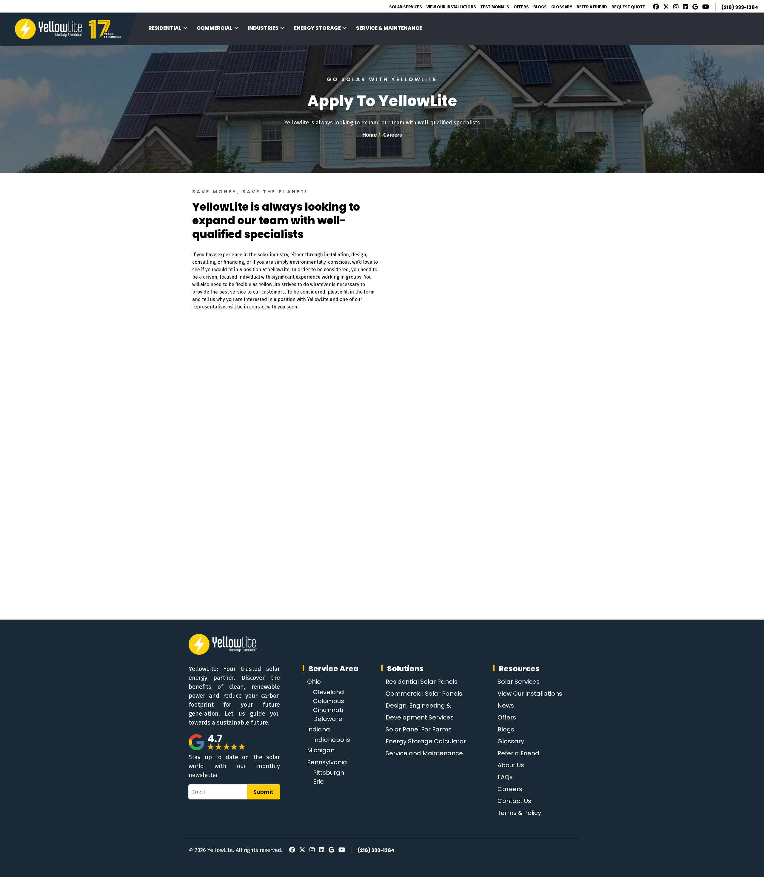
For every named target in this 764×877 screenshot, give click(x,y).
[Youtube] (704, 7)
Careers (509, 789)
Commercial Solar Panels (424, 693)
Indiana (318, 729)
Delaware (327, 719)
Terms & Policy (519, 813)
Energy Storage (317, 28)
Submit (263, 792)
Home (369, 135)
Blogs (540, 7)
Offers (521, 7)
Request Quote (628, 7)
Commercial (214, 28)
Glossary (561, 7)
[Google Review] (694, 7)
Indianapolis (331, 740)
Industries (263, 28)
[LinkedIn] (684, 7)
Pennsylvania (327, 762)
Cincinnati (328, 710)
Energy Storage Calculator (426, 741)
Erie (318, 781)
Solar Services (405, 7)
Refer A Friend (592, 7)
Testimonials (494, 7)
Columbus (328, 701)
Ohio (314, 681)
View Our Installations (451, 7)
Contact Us (514, 801)
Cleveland (328, 692)
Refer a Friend (518, 753)
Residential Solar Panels (422, 681)
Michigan (321, 750)
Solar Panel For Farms (419, 729)
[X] (665, 7)
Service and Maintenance (424, 753)
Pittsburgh (328, 772)
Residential (164, 28)
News (505, 705)
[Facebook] (654, 7)
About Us (510, 765)
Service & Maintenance (389, 28)
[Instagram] (675, 7)
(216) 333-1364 (739, 7)
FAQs (505, 777)
